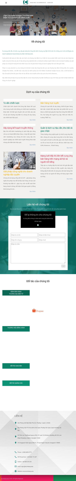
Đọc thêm (33, 120)
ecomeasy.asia (5, 478)
